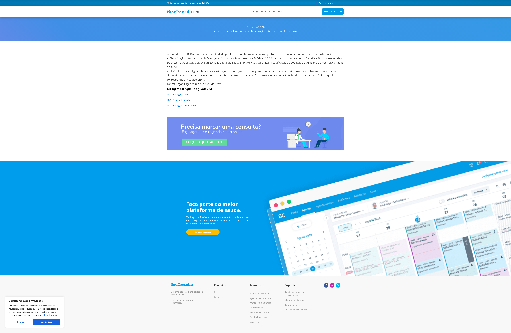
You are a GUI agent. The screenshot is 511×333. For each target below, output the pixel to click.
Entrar (217, 296)
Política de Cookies (50, 315)
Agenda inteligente (259, 293)
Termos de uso (292, 305)
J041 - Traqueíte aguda (178, 100)
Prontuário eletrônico (260, 302)
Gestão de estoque (259, 312)
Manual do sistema (294, 300)
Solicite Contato (333, 11)
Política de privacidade (296, 309)
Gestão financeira (258, 317)
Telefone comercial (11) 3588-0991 (294, 294)
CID (241, 11)
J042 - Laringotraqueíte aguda (182, 105)
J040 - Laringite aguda (178, 94)
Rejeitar (20, 322)
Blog (255, 11)
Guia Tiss (254, 321)
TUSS (248, 11)
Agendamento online (260, 298)
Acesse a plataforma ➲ (330, 3)
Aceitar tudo (46, 322)
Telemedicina (256, 307)
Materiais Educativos (271, 11)
